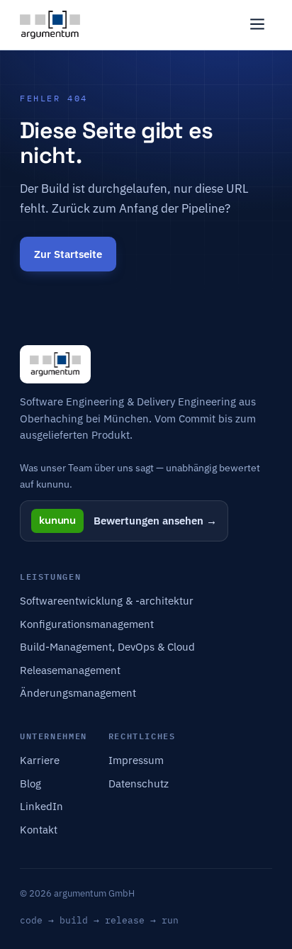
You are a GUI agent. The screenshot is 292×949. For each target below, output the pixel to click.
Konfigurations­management (87, 624)
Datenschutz (138, 783)
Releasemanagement (70, 670)
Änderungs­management (78, 693)
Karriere (40, 760)
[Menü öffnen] (257, 25)
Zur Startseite (68, 254)
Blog (30, 783)
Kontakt (38, 829)
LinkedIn (41, 806)
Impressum (136, 760)
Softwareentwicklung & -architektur (106, 600)
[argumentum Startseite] (50, 25)
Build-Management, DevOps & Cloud (107, 646)
